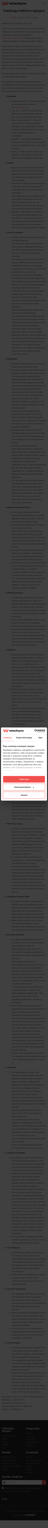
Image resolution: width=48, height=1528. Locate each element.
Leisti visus (24, 779)
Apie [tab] (40, 737)
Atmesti (24, 795)
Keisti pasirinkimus (22, 787)
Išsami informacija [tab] (24, 737)
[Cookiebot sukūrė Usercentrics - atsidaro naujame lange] (34, 730)
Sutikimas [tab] (7, 737)
